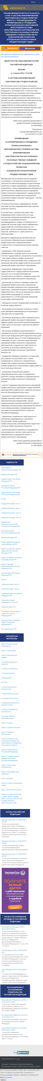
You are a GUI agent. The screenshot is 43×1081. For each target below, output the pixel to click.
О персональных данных (10, 693)
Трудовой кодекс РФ (8, 607)
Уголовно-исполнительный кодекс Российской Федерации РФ (10, 613)
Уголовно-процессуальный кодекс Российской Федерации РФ (10, 622)
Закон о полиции (7, 723)
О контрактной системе (9, 698)
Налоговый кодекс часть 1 (10, 584)
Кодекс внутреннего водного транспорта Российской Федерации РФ (11, 551)
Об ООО (4, 682)
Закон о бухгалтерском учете (11, 790)
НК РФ (3, 580)
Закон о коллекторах (8, 650)
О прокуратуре (6, 678)
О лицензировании (7, 673)
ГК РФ (3, 499)
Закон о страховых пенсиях (10, 727)
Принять (3, 1080)
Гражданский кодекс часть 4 (11, 517)
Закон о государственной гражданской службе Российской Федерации (10, 758)
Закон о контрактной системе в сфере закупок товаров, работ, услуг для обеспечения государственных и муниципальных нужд (11, 798)
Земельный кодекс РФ (9, 537)
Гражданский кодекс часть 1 (11, 503)
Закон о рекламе (7, 778)
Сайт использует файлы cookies (29, 1066)
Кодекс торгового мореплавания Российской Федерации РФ (10, 566)
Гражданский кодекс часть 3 (11, 513)
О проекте (4, 1064)
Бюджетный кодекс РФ (9, 474)
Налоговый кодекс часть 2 (10, 589)
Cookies (9, 1077)
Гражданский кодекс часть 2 (11, 508)
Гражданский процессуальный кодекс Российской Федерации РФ (10, 524)
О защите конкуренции (9, 668)
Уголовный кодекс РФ (8, 629)
